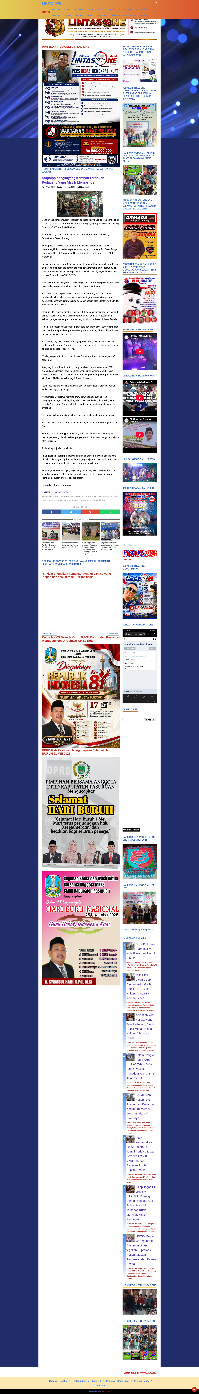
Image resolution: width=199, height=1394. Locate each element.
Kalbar (79, 16)
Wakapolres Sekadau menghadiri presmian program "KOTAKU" (70, 545)
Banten (56, 16)
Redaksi (56, 9)
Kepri (90, 16)
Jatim (91, 9)
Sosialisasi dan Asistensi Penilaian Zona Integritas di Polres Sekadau (49, 546)
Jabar (111, 9)
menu (143, 16)
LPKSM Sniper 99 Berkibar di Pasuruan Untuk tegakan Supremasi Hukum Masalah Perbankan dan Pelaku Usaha (141, 1250)
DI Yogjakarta (125, 9)
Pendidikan (130, 16)
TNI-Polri (79, 9)
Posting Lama (113, 633)
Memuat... (129, 544)
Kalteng (67, 16)
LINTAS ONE (51, 3)
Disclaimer (99, 1385)
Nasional (115, 16)
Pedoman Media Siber (117, 1381)
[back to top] (194, 1389)
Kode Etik (96, 1381)
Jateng (100, 9)
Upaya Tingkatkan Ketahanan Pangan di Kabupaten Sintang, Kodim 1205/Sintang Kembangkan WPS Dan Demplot (90, 548)
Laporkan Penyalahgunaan (138, 929)
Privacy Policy (141, 1381)
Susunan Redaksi (58, 1381)
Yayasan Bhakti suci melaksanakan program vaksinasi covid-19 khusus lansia (110, 546)
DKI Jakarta (142, 9)
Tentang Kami (79, 1381)
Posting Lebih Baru (49, 633)
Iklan (67, 9)
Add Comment (83, 187)
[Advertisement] (140, 743)
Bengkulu (102, 16)
